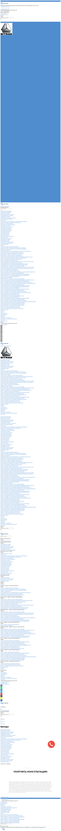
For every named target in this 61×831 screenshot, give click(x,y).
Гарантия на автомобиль (6, 62)
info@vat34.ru (3, 13)
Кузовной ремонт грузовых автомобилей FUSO (12, 177)
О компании (3, 195)
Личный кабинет (4, 684)
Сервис (2, 127)
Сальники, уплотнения (6, 120)
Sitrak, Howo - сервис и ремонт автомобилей (11, 51)
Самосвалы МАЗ (4, 44)
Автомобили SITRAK (5, 35)
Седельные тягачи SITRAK (7, 38)
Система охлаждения (5, 112)
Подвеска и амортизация (6, 105)
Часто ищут (3, 102)
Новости (2, 87)
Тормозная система (5, 107)
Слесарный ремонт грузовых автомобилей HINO (12, 185)
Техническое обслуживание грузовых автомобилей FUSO (14, 69)
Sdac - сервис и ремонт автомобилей (9, 60)
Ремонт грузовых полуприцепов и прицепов (11, 79)
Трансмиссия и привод (6, 109)
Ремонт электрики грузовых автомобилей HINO (12, 184)
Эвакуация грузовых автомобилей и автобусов (12, 135)
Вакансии (2, 86)
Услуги (2, 813)
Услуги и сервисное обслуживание (9, 47)
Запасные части (4, 191)
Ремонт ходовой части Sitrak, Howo (9, 142)
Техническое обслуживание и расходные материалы (13, 103)
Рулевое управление (5, 110)
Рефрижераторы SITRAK (6, 39)
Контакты (2, 201)
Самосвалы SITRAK (5, 98)
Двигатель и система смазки (7, 106)
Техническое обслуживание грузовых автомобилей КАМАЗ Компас (17, 64)
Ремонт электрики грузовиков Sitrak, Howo (11, 144)
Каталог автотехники (5, 93)
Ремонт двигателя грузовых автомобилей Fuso (12, 70)
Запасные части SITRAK (6, 101)
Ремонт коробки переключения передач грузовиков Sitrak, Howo (17, 143)
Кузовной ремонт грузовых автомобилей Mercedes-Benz (14, 157)
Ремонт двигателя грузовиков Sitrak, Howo (11, 55)
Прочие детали (4, 119)
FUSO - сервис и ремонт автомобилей (10, 67)
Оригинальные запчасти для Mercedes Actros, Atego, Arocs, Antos (16, 58)
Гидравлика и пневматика (7, 118)
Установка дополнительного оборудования (11, 134)
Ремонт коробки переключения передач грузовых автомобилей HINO (18, 183)
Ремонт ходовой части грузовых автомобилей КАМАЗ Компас (15, 66)
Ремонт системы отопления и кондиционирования (13, 49)
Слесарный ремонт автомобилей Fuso (10, 176)
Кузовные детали (4, 115)
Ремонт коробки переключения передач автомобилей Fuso (15, 174)
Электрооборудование (6, 111)
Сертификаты (3, 85)
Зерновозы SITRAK (5, 36)
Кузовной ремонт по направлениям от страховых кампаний (15, 133)
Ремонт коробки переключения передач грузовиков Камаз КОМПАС (17, 165)
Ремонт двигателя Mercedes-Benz (9, 59)
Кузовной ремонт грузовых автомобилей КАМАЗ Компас (14, 168)
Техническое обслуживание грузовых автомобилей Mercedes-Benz (17, 57)
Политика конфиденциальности (8, 89)
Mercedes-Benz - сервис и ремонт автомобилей (12, 56)
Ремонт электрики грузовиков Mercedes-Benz (12, 154)
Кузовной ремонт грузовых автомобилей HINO (12, 187)
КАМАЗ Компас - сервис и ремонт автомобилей (12, 63)
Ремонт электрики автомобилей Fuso (9, 175)
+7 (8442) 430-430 (4, 681)
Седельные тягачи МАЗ (6, 43)
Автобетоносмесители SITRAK (8, 99)
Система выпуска (4, 114)
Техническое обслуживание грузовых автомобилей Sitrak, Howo (16, 52)
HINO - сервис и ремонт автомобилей (9, 72)
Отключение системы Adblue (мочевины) (11, 136)
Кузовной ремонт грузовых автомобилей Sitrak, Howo (13, 146)
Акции (2, 193)
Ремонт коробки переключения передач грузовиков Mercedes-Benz (17, 153)
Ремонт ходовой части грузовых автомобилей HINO (13, 75)
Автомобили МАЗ (4, 41)
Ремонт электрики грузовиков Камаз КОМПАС (12, 166)
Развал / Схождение (5, 50)
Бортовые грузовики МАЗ (6, 42)
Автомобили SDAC (5, 40)
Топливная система (5, 113)
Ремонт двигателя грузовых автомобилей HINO (12, 74)
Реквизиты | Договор (5, 88)
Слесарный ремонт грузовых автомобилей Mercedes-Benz (15, 156)
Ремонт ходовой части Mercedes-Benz (10, 152)
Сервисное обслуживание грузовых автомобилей (13, 48)
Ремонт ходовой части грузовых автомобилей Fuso (13, 71)
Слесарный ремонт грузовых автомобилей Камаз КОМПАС (15, 167)
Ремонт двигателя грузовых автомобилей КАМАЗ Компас (14, 65)
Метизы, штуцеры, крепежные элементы (10, 104)
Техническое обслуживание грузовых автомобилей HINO (14, 73)
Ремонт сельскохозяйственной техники (10, 78)
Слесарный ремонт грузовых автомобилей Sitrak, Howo (14, 145)
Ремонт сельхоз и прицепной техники (10, 77)
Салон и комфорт (4, 117)
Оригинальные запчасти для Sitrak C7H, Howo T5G (13, 54)
